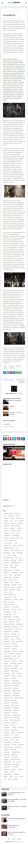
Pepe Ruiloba (13, 749)
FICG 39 (5, 592)
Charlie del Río (14, 643)
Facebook (20, 52)
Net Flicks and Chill (15, 525)
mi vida (12, 533)
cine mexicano (11, 515)
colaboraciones (7, 641)
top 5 (16, 547)
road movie (19, 675)
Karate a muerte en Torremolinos (13, 826)
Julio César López (20, 732)
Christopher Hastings (18, 697)
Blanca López (6, 609)
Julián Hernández (14, 668)
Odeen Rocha (16, 631)
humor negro (6, 550)
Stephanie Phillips (7, 761)
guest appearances (8, 614)
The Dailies (6, 538)
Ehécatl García (16, 707)
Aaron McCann (7, 680)
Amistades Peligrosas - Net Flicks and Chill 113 (17, 800)
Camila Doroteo (7, 695)
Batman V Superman (15, 400)
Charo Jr (16, 658)
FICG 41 (10, 592)
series (13, 641)
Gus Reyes (6, 720)
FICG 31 (10, 579)
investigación (6, 675)
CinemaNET (14, 661)
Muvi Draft (20, 545)
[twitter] (14, 438)
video (5, 515)
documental (12, 523)
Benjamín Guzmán (7, 693)
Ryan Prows (6, 759)
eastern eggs (13, 560)
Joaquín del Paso (14, 729)
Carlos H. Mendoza (16, 695)
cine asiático (18, 638)
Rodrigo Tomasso (15, 757)
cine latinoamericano (8, 542)
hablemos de (11, 621)
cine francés (13, 769)
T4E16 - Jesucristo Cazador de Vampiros (16, 833)
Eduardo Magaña (7, 707)
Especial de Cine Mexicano (9, 624)
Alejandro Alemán (17, 574)
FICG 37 (5, 619)
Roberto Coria (6, 754)
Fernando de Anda (16, 715)
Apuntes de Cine (7, 688)
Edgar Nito (6, 663)
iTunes (4, 45)
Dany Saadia (6, 572)
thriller (16, 557)
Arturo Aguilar (16, 616)
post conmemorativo (15, 550)
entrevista (6, 567)
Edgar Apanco (12, 589)
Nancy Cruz (14, 744)
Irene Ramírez (14, 722)
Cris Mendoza (20, 523)
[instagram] (18, 438)
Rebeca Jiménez (20, 624)
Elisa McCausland (7, 710)
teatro (16, 776)
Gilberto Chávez (16, 717)
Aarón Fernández (15, 680)
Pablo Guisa (21, 744)
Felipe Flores (14, 648)
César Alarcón (6, 702)
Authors (14, 656)
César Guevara (7, 705)
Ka (11, 734)
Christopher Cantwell (8, 697)
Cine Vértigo (6, 562)
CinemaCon (14, 584)
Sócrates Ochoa (7, 626)
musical (17, 621)
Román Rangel (16, 535)
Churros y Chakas (7, 646)
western (21, 626)
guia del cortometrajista (9, 604)
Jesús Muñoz (6, 729)
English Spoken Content (16, 562)
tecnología (14, 555)
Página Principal (7, 11)
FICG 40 (20, 584)
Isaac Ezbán (6, 725)
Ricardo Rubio (19, 653)
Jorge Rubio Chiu (7, 535)
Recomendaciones (7, 611)
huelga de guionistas (8, 774)
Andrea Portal (6, 643)
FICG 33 (5, 574)
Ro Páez (13, 673)
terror (5, 779)
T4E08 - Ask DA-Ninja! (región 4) (17, 818)
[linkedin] (23, 438)
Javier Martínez (7, 727)
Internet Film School (14, 538)
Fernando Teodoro (7, 651)
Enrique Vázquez (7, 636)
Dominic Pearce (15, 705)
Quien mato (6, 560)
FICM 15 (5, 601)
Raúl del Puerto (7, 752)
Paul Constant (7, 673)
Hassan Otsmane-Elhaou (15, 720)
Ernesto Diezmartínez (8, 557)
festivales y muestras (8, 513)
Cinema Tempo (7, 661)
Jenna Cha (14, 727)
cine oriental (11, 366)
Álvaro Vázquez (20, 641)
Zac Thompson (15, 766)
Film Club (15, 651)
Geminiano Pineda (7, 717)
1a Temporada (6, 587)
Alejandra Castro (7, 656)
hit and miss (19, 528)
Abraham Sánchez (7, 616)
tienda (9, 779)
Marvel (17, 739)
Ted (14, 761)
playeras (11, 776)
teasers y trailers (7, 545)
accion (13, 11)
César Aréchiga (14, 702)
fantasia (21, 572)
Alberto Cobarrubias (17, 683)
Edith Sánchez (16, 569)
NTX (4, 555)
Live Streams (17, 513)
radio (15, 614)
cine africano (6, 769)
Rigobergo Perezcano (16, 752)
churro (16, 542)
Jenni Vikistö (21, 727)
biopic (12, 638)
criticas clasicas (12, 540)
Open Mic (6, 565)
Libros (5, 653)
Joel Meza (16, 665)
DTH (19, 633)
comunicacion (15, 626)
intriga (13, 552)
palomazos (6, 523)
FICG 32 (11, 565)
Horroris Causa (7, 722)
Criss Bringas (13, 633)
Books (19, 656)
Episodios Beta (7, 712)
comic (15, 597)
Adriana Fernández (7, 569)
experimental (6, 582)
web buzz (14, 545)
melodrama (16, 774)
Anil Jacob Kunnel (15, 685)
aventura (16, 565)
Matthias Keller (7, 744)
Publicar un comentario (8, 426)
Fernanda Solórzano (8, 665)
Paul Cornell (6, 749)
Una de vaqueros (14, 572)
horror (8, 555)
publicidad (15, 599)
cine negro (6, 771)
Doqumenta (16, 577)
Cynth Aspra (13, 700)
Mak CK (12, 739)
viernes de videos (19, 518)
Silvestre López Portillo (15, 759)
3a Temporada (13, 567)
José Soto (13, 732)
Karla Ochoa (16, 734)
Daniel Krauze (16, 646)
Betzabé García (16, 693)
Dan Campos (6, 18)
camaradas (21, 520)
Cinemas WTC (6, 700)
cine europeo (13, 530)
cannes (14, 611)
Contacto (19, 839)
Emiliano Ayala (16, 710)
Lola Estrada (6, 670)
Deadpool (12, 406)
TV (16, 604)
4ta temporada (7, 552)
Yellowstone (20, 560)
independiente (7, 584)
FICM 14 (10, 574)
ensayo (5, 621)
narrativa (6, 776)
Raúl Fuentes (6, 633)
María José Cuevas (7, 742)
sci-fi (23, 550)
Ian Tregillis (21, 651)
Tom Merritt (6, 638)
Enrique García (13, 663)
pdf (20, 557)
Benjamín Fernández (16, 690)
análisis (16, 582)
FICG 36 (12, 587)
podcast (5, 367)
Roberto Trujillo (14, 754)
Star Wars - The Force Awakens (15, 413)
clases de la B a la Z (8, 597)
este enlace (5, 37)
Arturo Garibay (15, 688)
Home (9, 839)
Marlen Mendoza (14, 670)
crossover (18, 619)
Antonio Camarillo (15, 606)
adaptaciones (6, 525)
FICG (16, 520)
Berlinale (5, 589)
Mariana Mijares (18, 629)
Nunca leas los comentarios (9, 594)
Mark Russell (15, 636)
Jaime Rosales (20, 552)
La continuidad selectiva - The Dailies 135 (16, 793)
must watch (18, 366)
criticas (17, 515)
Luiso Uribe (6, 739)
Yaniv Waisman (7, 766)
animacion (6, 530)
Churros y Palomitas (18, 841)
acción (20, 609)
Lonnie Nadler (11, 653)
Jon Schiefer (6, 732)
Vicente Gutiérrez (7, 764)
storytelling (6, 678)
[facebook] (5, 438)
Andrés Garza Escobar (8, 629)
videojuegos (15, 779)
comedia (5, 528)
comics (19, 530)
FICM (21, 538)
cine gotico (20, 769)
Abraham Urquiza (7, 683)
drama (11, 520)
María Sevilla (16, 742)
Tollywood (19, 761)
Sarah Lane (19, 673)
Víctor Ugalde (15, 764)
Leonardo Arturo (7, 737)
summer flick (12, 367)
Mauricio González (7, 631)
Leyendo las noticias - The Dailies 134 (17, 807)
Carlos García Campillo (8, 658)
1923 (12, 582)
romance (21, 599)
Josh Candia (6, 668)
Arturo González (7, 690)
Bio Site (13, 839)
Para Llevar (6, 520)
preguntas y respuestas (8, 547)
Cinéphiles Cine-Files (8, 577)
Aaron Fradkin (13, 678)
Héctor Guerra (11, 619)
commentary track (7, 599)
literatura (13, 675)
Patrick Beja (17, 747)
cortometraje (12, 528)
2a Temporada (19, 587)
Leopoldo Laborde (16, 737)
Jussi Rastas (6, 734)
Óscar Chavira (6, 606)
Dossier (5, 579)
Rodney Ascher (7, 757)
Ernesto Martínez (7, 715)
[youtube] (9, 438)
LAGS (21, 668)
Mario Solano (14, 609)
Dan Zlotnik (21, 661)
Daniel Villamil (7, 648)
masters (5, 540)
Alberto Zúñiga (7, 685)
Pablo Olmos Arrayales (8, 747)
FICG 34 (15, 579)
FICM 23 (20, 663)
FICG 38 (18, 589)
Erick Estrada (15, 712)
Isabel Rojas (13, 725)
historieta (12, 771)
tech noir (21, 776)
